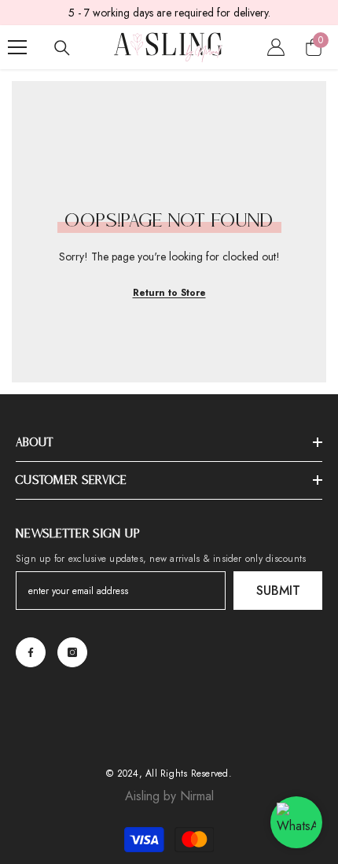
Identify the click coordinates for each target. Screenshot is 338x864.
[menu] (17, 47)
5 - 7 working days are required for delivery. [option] (169, 12)
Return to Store (169, 293)
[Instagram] (72, 652)
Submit (278, 591)
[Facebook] (31, 652)
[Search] (62, 48)
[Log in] (276, 47)
